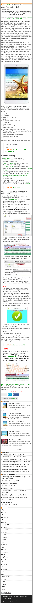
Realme (4, 567)
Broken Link (11, 601)
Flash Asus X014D (7, 500)
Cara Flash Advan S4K (15, 431)
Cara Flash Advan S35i (15, 413)
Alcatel (4, 515)
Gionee (4, 535)
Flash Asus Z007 (7, 502)
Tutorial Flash (6, 577)
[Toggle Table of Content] (7, 147)
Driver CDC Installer (9, 163)
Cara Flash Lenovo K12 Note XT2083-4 (14, 457)
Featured (5, 532)
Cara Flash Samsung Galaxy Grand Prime (14, 497)
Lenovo (4, 545)
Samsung (5, 569)
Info (3, 542)
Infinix (4, 540)
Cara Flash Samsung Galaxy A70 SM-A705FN (16, 464)
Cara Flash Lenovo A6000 (10, 483)
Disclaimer (24, 600)
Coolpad (4, 527)
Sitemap (5, 601)
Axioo (4, 522)
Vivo (3, 582)
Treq (3, 574)
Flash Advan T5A (18, 188)
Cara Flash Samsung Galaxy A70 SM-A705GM (16, 462)
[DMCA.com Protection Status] (6, 593)
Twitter (10, 395)
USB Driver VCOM (8, 160)
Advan (8, 4)
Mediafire (27, 184)
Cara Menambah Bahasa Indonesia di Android (16, 174)
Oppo (3, 562)
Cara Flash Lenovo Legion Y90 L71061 (14, 467)
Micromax (5, 552)
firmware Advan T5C (14, 199)
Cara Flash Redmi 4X (8, 486)
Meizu (4, 549)
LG (3, 547)
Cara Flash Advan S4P (15, 440)
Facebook (15, 395)
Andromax (5, 517)
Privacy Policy (17, 600)
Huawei (4, 537)
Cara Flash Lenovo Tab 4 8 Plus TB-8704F (15, 459)
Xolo (3, 587)
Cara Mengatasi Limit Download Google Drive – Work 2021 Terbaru (16, 477)
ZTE (3, 589)
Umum (4, 579)
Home (4, 4)
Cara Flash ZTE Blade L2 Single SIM (13, 454)
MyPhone (5, 557)
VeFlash (13, 596)
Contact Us (9, 600)
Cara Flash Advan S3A (15, 403)
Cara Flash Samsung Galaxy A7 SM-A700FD (15, 472)
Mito (3, 554)
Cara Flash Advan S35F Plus (16, 421)
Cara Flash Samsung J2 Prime (11, 481)
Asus (3, 520)
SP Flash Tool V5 (8, 167)
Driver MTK (6, 158)
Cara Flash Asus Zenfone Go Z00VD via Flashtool (14, 491)
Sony (3, 572)
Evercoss (5, 530)
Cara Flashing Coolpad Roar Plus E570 (14, 495)
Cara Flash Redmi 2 (8, 488)
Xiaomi (4, 584)
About (4, 600)
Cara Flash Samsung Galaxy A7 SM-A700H (15, 469)
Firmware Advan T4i (19, 345)
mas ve (13, 398)
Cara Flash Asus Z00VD (9, 505)
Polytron (4, 564)
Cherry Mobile (6, 525)
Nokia (4, 559)
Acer (3, 510)
